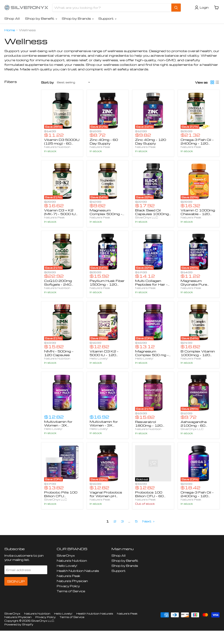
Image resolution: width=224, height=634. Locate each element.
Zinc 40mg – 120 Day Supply (150, 141)
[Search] (176, 8)
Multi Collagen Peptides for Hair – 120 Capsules (151, 284)
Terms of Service (71, 591)
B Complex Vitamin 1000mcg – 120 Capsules (198, 355)
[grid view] (212, 82)
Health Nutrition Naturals (78, 571)
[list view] (217, 82)
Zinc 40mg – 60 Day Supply (104, 141)
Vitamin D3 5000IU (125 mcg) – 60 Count (61, 143)
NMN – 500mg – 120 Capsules (59, 353)
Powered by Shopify (18, 624)
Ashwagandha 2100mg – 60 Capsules (193, 425)
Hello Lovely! (99, 358)
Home (9, 30)
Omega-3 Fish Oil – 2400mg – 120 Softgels (197, 143)
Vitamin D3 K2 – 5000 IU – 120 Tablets (104, 355)
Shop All (12, 18)
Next (147, 521)
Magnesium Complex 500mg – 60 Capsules (106, 213)
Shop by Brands (77, 18)
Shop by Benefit (40, 18)
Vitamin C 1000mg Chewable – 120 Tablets (198, 213)
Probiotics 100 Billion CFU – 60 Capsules (149, 496)
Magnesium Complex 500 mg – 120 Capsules (152, 355)
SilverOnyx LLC (146, 217)
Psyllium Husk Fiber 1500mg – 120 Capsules (107, 284)
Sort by (47, 82)
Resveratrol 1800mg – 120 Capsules (148, 425)
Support (106, 18)
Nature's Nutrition (57, 146)
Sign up (16, 581)
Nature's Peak (100, 146)
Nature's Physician (72, 581)
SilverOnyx (66, 555)
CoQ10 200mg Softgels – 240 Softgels (58, 284)
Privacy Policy (68, 586)
